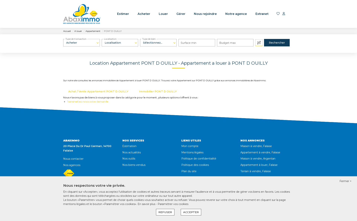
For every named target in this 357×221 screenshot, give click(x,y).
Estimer (123, 14)
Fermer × (345, 181)
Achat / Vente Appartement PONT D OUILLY (98, 91)
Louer (163, 14)
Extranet (261, 14)
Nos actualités (131, 152)
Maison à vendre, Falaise (256, 146)
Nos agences (71, 165)
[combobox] (81, 42)
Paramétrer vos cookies (173, 204)
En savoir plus (147, 204)
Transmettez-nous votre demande (87, 101)
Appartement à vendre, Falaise (260, 152)
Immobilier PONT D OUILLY (158, 91)
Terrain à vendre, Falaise (255, 171)
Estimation (129, 146)
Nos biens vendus (133, 165)
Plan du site (189, 171)
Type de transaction (75, 38)
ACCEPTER (191, 212)
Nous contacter (73, 158)
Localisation (110, 38)
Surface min (188, 43)
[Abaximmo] (81, 14)
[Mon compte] (283, 13)
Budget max (227, 43)
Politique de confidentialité (198, 158)
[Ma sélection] (278, 13)
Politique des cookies (195, 165)
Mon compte (189, 146)
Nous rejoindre (205, 14)
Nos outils (128, 158)
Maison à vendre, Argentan (257, 158)
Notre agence (236, 14)
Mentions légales (192, 152)
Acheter (144, 14)
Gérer (180, 14)
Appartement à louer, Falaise (259, 165)
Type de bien (149, 38)
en (291, 14)
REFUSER (165, 212)
